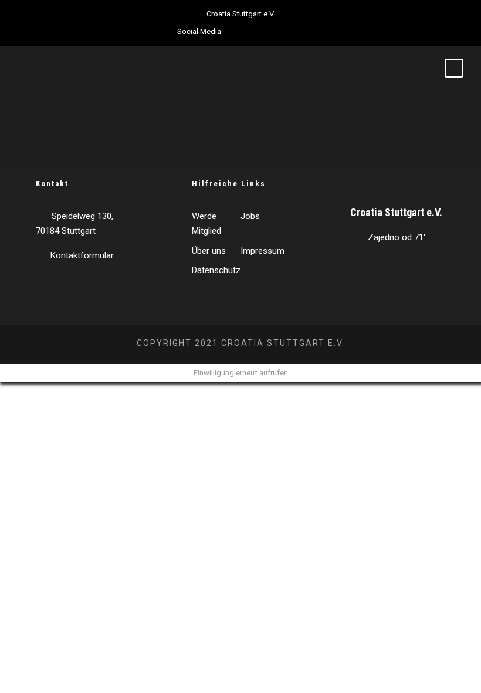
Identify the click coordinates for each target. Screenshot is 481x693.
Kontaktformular (82, 255)
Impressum (262, 250)
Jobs (250, 216)
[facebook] (239, 31)
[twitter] (259, 31)
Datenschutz (216, 270)
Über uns (209, 250)
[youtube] (280, 31)
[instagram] (300, 31)
